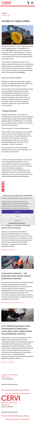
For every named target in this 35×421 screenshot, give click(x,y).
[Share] (17, 190)
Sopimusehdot (25, 393)
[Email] (17, 188)
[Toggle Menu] (32, 3)
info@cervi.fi (5, 377)
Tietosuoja (8, 393)
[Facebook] (17, 182)
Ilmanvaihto (4, 302)
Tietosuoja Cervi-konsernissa (17, 223)
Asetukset (17, 220)
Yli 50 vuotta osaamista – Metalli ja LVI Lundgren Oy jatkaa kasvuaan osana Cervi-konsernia (16, 225)
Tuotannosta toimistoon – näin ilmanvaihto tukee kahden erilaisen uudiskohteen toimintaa (16, 276)
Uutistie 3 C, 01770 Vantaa (9, 375)
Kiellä (17, 216)
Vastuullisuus (16, 393)
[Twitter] (17, 185)
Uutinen (12, 250)
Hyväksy (17, 211)
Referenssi (20, 302)
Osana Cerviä (6, 15)
